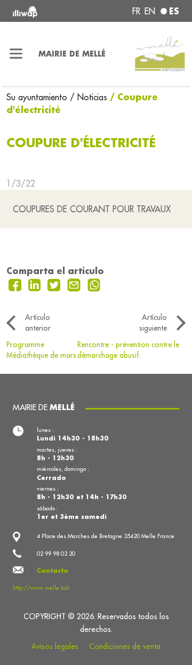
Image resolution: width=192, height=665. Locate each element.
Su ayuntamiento (38, 97)
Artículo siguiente (153, 323)
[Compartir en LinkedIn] (36, 283)
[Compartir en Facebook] (16, 283)
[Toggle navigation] (16, 54)
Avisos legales (54, 646)
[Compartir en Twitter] (55, 283)
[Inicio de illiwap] (43, 11)
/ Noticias (88, 97)
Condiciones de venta (125, 646)
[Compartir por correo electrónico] (75, 283)
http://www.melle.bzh (41, 587)
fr (136, 11)
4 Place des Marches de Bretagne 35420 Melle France (105, 536)
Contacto (52, 570)
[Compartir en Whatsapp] (94, 283)
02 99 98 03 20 (56, 553)
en (150, 11)
